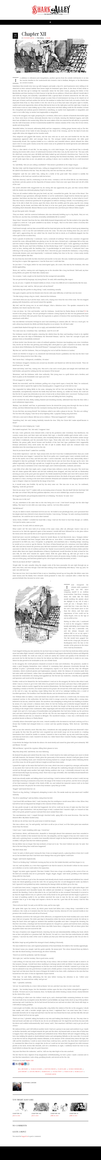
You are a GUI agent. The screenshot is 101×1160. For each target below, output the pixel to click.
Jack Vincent (22, 1071)
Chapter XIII (29, 1060)
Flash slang (62, 1069)
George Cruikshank (75, 1069)
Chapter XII (34, 33)
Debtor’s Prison (50, 1069)
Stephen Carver (28, 38)
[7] (85, 311)
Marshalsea (46, 1071)
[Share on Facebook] (14, 1064)
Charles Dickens (36, 1069)
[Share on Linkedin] (25, 1064)
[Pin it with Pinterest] (22, 1064)
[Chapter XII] (50, 55)
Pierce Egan (68, 1071)
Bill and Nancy (23, 1069)
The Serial (40, 38)
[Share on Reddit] (19, 1064)
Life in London (34, 1071)
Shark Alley (79, 1071)
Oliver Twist (57, 1071)
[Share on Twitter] (16, 1064)
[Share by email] (28, 1064)
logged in (25, 1136)
